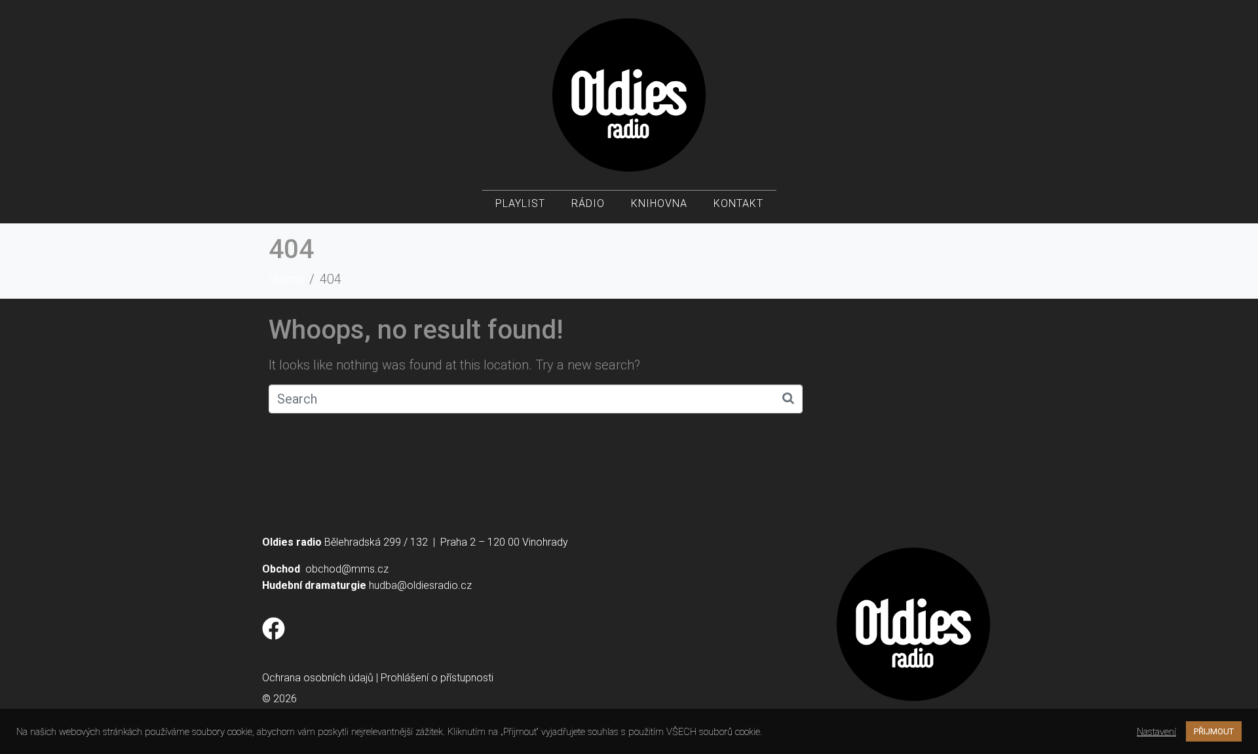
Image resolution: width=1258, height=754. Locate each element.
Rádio (588, 203)
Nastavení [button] (1156, 732)
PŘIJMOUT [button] (1214, 731)
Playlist (520, 203)
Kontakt (738, 203)
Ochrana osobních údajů (317, 677)
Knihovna (659, 203)
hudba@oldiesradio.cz (420, 585)
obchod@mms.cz (347, 569)
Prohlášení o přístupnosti (437, 677)
